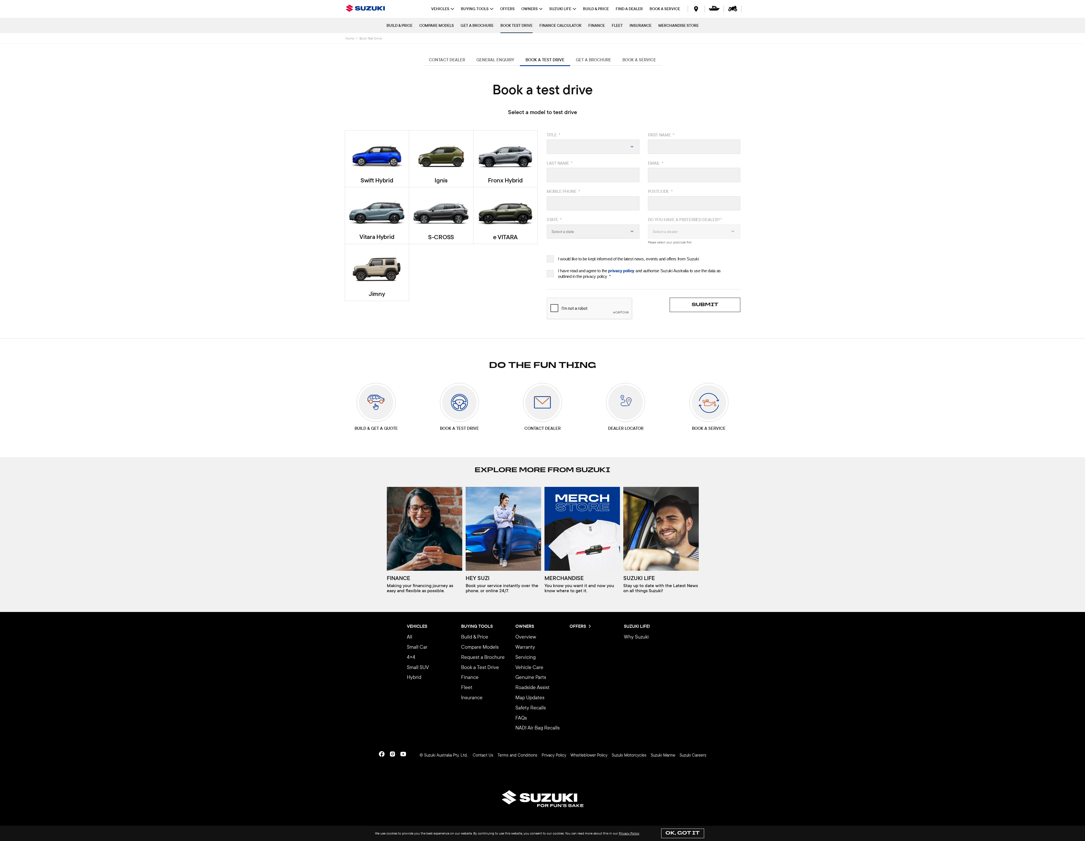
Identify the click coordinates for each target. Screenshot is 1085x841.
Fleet (617, 25)
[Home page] (367, 9)
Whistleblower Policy (588, 755)
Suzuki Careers (693, 755)
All (409, 636)
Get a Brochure (477, 25)
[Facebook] (382, 754)
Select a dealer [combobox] (665, 231)
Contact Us (483, 755)
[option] (424, 542)
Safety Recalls (530, 707)
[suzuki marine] (714, 9)
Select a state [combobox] (563, 231)
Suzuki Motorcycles (629, 755)
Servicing (525, 657)
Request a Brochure (483, 657)
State (554, 219)
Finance (596, 25)
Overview (525, 636)
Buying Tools (475, 8)
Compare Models (436, 25)
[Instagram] (392, 754)
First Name (661, 135)
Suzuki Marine (663, 755)
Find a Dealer (629, 8)
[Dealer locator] (696, 9)
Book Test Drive (516, 25)
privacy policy (621, 270)
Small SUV (418, 667)
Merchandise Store (678, 25)
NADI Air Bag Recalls (537, 727)
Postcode (660, 191)
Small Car (417, 647)
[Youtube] (403, 754)
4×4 (411, 657)
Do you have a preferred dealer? (685, 219)
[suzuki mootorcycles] (732, 9)
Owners (529, 8)
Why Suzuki (636, 636)
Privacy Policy (629, 833)
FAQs (521, 717)
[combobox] (593, 147)
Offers (507, 8)
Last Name (560, 163)
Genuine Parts (530, 677)
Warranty (525, 647)
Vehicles (440, 8)
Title (553, 135)
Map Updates (529, 697)
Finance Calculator (560, 25)
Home (349, 38)
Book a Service (665, 8)
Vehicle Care (529, 667)
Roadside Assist (532, 687)
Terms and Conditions (517, 755)
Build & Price (400, 25)
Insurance (641, 25)
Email (655, 163)
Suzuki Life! (637, 626)
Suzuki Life (560, 8)
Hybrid (414, 677)
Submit (705, 304)
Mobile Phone (563, 191)
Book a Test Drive (480, 667)
